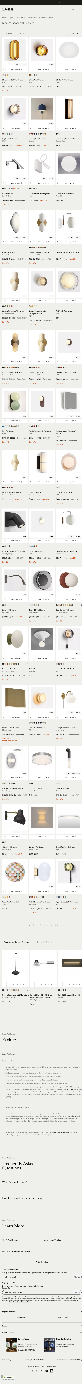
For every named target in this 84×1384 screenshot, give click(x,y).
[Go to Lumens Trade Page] (10, 1339)
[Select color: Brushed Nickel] (36, 188)
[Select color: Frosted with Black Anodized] (45, 723)
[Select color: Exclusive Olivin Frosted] (9, 426)
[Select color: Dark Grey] (7, 990)
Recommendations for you (16, 942)
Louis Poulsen (6, 196)
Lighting (11, 17)
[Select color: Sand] (16, 990)
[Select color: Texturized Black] (57, 134)
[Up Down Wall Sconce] (42, 342)
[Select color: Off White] (32, 188)
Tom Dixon (32, 904)
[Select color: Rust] (14, 990)
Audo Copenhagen (35, 495)
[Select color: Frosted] (32, 75)
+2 (27, 990)
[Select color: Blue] (32, 546)
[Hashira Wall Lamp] (42, 462)
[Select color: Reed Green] (41, 247)
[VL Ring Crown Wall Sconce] (69, 698)
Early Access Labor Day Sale (42, 2)
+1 (54, 247)
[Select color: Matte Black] (63, 367)
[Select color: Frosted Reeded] (57, 783)
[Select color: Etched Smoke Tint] (38, 605)
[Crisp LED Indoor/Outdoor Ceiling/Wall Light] (42, 281)
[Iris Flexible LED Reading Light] (42, 163)
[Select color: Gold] (34, 897)
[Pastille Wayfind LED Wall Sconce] (42, 401)
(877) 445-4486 (62, 1312)
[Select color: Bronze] (34, 188)
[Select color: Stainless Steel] (9, 188)
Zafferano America (8, 997)
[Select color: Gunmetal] (9, 783)
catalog (68, 1338)
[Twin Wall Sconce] (15, 401)
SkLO (4, 434)
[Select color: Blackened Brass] (45, 247)
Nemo (58, 436)
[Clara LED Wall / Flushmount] (69, 817)
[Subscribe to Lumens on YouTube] (45, 1365)
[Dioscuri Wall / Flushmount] (69, 163)
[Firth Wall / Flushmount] (69, 281)
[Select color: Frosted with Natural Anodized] (43, 723)
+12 (54, 134)
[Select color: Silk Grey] (65, 367)
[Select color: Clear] (32, 605)
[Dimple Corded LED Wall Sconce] (69, 639)
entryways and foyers (69, 1116)
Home (4, 17)
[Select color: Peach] (43, 247)
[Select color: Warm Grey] (18, 188)
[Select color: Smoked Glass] (5, 75)
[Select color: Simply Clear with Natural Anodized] (30, 723)
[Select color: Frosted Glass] (9, 75)
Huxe (31, 196)
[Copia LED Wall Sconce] (42, 698)
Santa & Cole (60, 141)
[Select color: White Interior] (3, 75)
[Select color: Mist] (43, 134)
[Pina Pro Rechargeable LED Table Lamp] (15, 963)
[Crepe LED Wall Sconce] (69, 462)
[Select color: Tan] (9, 306)
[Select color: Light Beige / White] (5, 426)
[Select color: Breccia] (59, 367)
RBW (4, 82)
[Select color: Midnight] (41, 134)
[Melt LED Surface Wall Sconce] (42, 872)
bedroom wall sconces (62, 1132)
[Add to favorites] (4, 69)
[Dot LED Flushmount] (42, 758)
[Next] (59, 2)
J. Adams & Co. (61, 791)
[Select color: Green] (7, 306)
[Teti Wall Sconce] (42, 639)
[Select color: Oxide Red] (38, 247)
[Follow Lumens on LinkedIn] (50, 1365)
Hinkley (61, 997)
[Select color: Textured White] (7, 546)
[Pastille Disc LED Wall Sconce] (69, 342)
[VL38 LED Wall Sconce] (15, 817)
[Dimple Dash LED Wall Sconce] (15, 50)
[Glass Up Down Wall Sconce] (42, 222)
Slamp (4, 904)
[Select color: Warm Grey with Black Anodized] (36, 723)
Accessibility (6, 1354)
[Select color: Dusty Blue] (12, 188)
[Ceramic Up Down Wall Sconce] (15, 281)
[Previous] (22, 2)
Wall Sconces (32, 17)
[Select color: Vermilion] (36, 546)
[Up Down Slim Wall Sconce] (15, 462)
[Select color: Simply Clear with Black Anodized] (32, 723)
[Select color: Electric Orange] (14, 188)
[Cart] (73, 10)
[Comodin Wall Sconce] (42, 817)
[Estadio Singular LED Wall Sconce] (69, 109)
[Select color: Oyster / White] (18, 426)
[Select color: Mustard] (45, 134)
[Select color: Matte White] (57, 367)
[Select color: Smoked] (9, 134)
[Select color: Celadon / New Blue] (3, 426)
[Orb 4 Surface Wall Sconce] (69, 580)
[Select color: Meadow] (38, 134)
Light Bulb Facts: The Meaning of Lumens (16, 1245)
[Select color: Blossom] (30, 134)
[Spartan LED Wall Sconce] (15, 698)
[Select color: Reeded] (59, 783)
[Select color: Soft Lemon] (16, 188)
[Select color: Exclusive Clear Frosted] (7, 426)
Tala (57, 313)
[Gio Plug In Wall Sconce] (42, 109)
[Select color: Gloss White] (7, 783)
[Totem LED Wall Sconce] (42, 580)
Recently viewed (44, 942)
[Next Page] (61, 925)
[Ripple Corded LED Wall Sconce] (69, 872)
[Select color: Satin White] (61, 990)
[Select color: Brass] (32, 247)
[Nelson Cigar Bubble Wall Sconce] (69, 222)
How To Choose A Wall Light (52, 1234)
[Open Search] (67, 9)
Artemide (59, 196)
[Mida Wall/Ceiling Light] (15, 872)
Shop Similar (15, 69)
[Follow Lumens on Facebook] (31, 1365)
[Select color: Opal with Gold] (38, 897)
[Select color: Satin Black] (63, 990)
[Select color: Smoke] (34, 75)
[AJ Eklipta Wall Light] (15, 222)
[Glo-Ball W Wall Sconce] (69, 50)
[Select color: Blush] (57, 487)
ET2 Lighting (6, 730)
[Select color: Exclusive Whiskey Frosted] (14, 426)
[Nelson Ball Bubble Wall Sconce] (69, 521)
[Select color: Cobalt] (36, 134)
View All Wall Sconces (10, 1234)
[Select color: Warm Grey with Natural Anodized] (34, 723)
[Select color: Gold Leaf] (18, 990)
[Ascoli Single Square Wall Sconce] (15, 521)
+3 (27, 189)
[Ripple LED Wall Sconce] (15, 109)
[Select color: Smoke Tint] (34, 605)
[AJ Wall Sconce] (15, 163)
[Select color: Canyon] (32, 134)
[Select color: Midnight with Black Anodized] (41, 723)
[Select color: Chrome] (30, 306)
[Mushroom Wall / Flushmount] (15, 639)
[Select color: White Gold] (5, 897)
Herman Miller (61, 255)
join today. (28, 1340)
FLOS (58, 82)
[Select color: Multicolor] (9, 897)
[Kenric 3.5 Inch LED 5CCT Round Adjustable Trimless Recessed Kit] (43, 963)
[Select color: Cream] (30, 546)
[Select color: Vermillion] (61, 367)
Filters (10, 34)
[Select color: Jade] (7, 134)
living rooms (68, 1089)
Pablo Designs (34, 612)
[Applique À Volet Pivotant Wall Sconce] (69, 401)
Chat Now (22, 1312)
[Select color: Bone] (36, 247)
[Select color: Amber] (30, 75)
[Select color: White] (36, 75)
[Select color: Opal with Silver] (41, 897)
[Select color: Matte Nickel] (5, 546)
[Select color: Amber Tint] (36, 605)
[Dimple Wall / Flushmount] (42, 50)
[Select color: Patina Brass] (34, 247)
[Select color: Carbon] (34, 134)
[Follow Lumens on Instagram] (41, 1365)
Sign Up (75, 1271)
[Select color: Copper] (3, 134)
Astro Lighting (7, 554)
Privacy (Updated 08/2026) (33, 1354)
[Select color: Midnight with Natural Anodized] (38, 723)
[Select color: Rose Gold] (12, 783)
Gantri (31, 141)
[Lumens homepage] (7, 9)
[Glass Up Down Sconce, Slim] (15, 342)
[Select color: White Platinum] (3, 897)
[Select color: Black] (3, 188)
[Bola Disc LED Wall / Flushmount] (15, 758)
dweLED (32, 791)
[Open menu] (78, 9)
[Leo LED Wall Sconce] (15, 580)
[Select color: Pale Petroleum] (5, 188)
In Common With (35, 255)
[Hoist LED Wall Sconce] (42, 521)
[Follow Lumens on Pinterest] (36, 1365)
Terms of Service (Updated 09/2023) (67, 1354)
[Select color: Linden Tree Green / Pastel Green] (16, 426)
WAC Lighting (35, 1000)
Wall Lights (21, 17)
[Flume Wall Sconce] (69, 758)
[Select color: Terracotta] (12, 306)
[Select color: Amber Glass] (7, 75)
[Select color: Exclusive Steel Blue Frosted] (12, 426)
